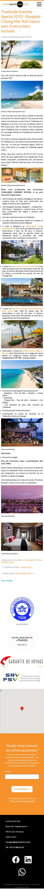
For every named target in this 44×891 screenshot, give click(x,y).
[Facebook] (16, 859)
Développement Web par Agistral (13, 884)
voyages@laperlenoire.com (18, 842)
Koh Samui (9, 562)
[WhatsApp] (22, 872)
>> (40, 666)
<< (3, 666)
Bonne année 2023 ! (24, 573)
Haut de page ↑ (7, 580)
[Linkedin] (28, 859)
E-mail (8, 771)
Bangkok (31, 560)
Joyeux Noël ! (26, 567)
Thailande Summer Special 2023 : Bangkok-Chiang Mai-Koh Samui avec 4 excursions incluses (21, 21)
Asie (25, 560)
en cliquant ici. (29, 801)
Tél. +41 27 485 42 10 (15, 847)
